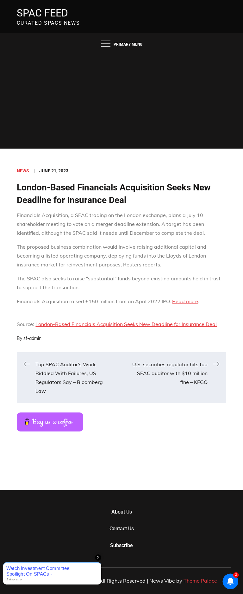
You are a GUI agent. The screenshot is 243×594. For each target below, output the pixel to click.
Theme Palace (200, 581)
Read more (185, 301)
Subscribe (121, 545)
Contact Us (121, 529)
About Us (121, 512)
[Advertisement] (121, 101)
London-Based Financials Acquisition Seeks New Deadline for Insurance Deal (126, 324)
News (23, 170)
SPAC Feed (42, 13)
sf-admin (32, 338)
